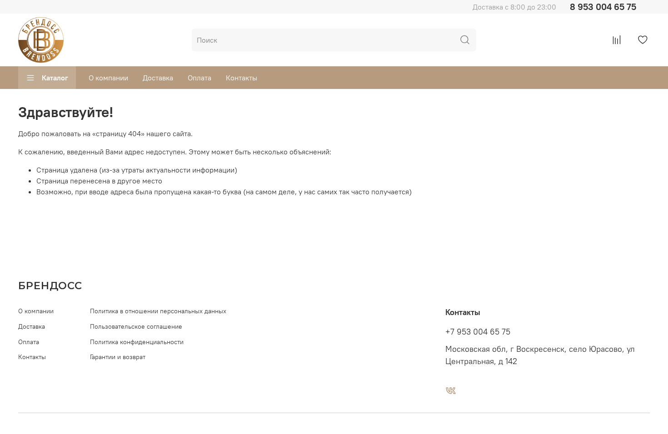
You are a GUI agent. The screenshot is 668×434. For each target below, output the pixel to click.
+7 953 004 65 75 (477, 332)
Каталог (55, 77)
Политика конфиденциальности (137, 342)
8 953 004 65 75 (603, 6)
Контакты (241, 77)
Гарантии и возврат (117, 357)
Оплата (199, 77)
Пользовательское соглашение (136, 326)
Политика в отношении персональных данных (158, 311)
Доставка (158, 77)
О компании (108, 77)
